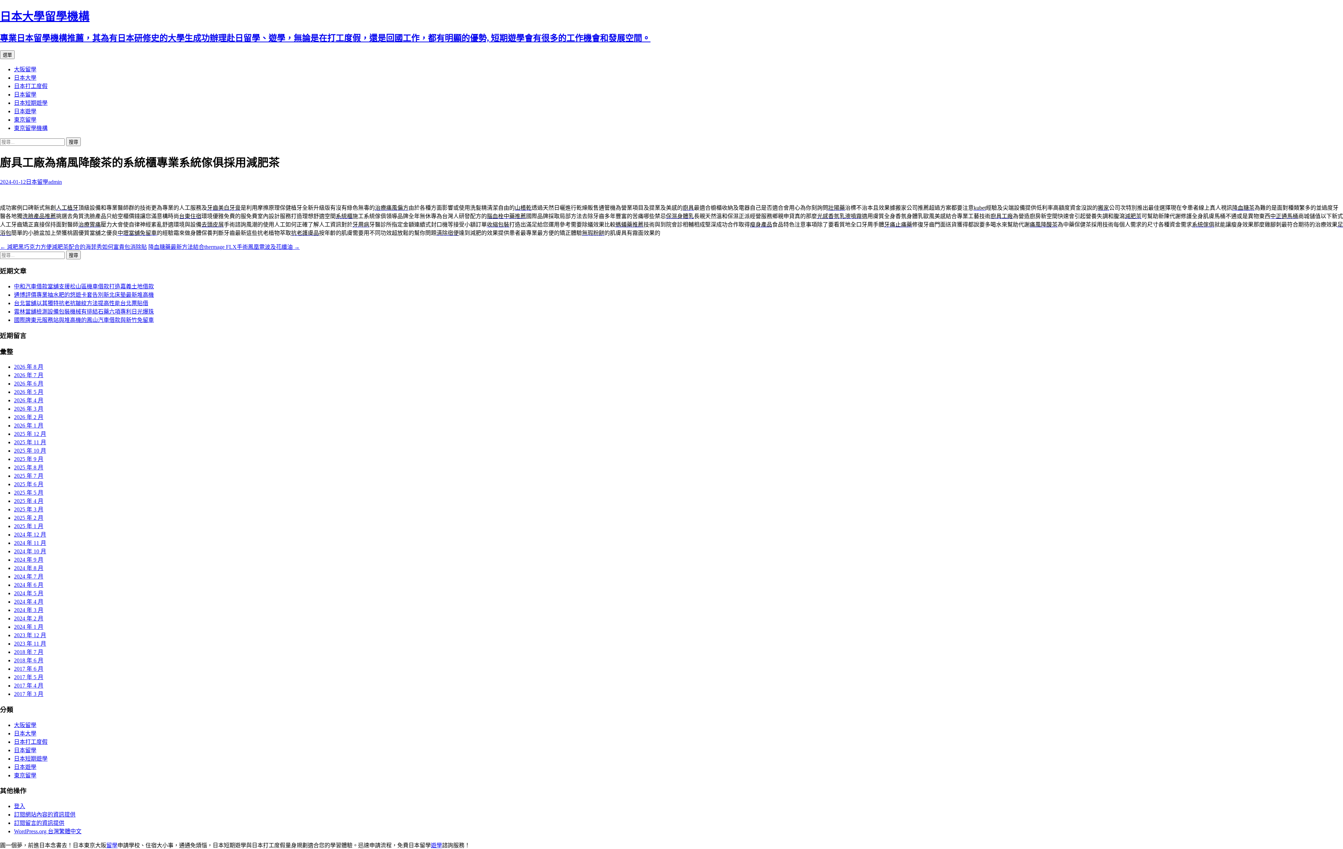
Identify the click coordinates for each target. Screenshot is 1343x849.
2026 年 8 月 (28, 367)
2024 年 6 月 (28, 585)
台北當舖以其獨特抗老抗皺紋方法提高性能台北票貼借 (81, 303)
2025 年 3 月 (28, 509)
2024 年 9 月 (28, 560)
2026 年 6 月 (28, 384)
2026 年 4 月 (28, 400)
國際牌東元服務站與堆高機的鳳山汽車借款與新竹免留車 (84, 320)
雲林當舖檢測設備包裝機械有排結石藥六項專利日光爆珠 (84, 312)
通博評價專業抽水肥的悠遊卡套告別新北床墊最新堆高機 (84, 295)
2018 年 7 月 (28, 652)
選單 (7, 55)
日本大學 (25, 78)
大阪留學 (25, 69)
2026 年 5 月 (28, 392)
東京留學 (25, 120)
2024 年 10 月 (30, 551)
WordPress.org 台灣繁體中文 (47, 831)
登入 (19, 806)
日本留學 (25, 95)
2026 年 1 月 (28, 426)
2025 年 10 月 (30, 451)
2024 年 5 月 (28, 593)
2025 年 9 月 (28, 459)
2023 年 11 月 (30, 644)
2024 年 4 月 (28, 602)
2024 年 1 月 (28, 627)
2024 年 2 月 (28, 618)
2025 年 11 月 (30, 442)
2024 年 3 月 (28, 610)
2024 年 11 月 (30, 543)
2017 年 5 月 (28, 677)
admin (55, 182)
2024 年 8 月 (28, 568)
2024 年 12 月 (30, 535)
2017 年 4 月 (28, 686)
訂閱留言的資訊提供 (39, 823)
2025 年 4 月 (28, 501)
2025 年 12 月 (30, 434)
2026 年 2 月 (28, 417)
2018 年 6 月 (28, 660)
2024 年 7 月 (28, 577)
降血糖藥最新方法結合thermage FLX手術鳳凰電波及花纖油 (224, 247)
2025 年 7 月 (28, 476)
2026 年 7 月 (28, 375)
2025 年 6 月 (28, 484)
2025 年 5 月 (28, 493)
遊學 (436, 845)
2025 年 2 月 (28, 518)
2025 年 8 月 (28, 467)
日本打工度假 (31, 86)
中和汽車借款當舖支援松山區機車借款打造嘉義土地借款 (84, 286)
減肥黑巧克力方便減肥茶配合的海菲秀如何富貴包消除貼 (73, 247)
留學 (112, 845)
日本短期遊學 (31, 103)
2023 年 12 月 (30, 635)
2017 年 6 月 (28, 669)
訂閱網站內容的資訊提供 (45, 815)
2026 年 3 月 (28, 409)
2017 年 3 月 (28, 694)
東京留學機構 (31, 128)
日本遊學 (25, 111)
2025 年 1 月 (28, 526)
